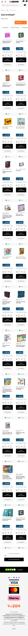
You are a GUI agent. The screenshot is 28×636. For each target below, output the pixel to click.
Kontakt (14, 628)
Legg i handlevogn (7, 60)
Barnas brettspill (15, 27)
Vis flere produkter (14, 559)
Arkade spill (5, 27)
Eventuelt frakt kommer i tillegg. (7, 52)
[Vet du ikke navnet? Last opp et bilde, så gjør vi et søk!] (25, 5)
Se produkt (8, 64)
